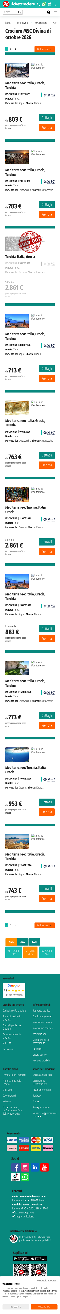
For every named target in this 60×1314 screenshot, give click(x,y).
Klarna (36, 1101)
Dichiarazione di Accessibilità (41, 1041)
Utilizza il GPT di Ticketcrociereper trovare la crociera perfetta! (34, 1238)
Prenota (46, 127)
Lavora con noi (40, 1054)
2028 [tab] (34, 941)
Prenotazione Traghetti (14, 1074)
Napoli (21, 103)
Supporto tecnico (41, 1010)
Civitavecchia (24, 190)
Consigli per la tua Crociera (12, 1027)
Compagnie (22, 22)
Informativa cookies (42, 1028)
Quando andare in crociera (12, 1036)
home (8, 22)
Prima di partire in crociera (12, 1018)
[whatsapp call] (44, 4)
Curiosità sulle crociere (14, 1010)
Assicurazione (39, 1034)
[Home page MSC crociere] (49, 94)
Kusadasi (22, 527)
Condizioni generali (42, 1016)
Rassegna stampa (41, 1107)
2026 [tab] (11, 942)
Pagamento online (42, 1089)
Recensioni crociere (42, 1074)
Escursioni (8, 1049)
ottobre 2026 (30, 952)
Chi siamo (7, 1089)
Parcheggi (37, 1048)
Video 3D (7, 1043)
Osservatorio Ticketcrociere (40, 1082)
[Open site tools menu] (55, 4)
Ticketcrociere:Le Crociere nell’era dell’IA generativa (12, 1110)
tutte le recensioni (14, 994)
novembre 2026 (47, 952)
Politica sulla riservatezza (47, 1280)
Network (7, 1101)
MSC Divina (11, 94)
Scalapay (37, 1095)
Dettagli (47, 117)
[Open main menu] (55, 12)
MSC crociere (40, 22)
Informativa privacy (42, 1022)
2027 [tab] (22, 941)
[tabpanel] (30, 953)
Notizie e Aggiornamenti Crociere (45, 1115)
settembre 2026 (13, 952)
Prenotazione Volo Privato (12, 1082)
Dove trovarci (9, 1095)
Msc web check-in (41, 1060)
